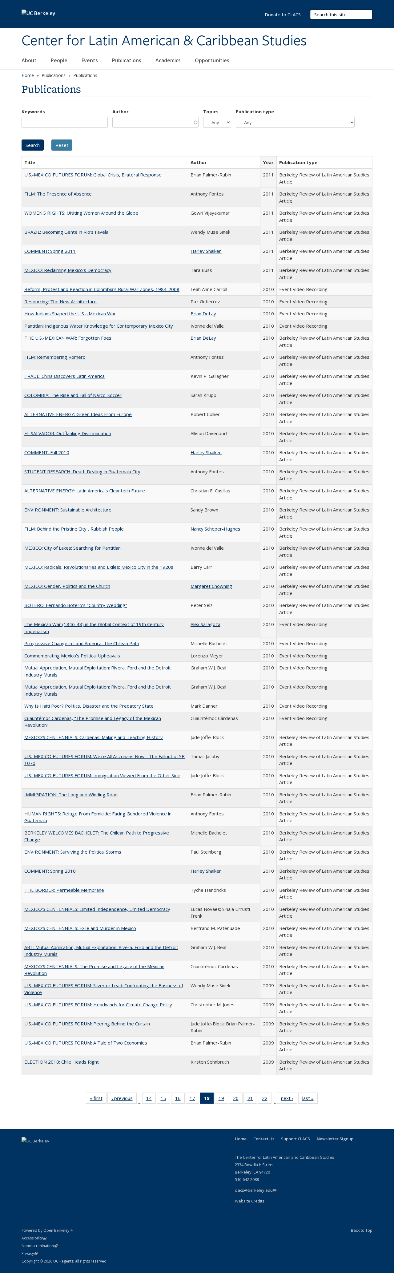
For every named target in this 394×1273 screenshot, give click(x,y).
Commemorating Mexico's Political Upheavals (72, 656)
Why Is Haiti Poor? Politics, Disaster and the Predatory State (89, 706)
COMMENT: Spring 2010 (50, 871)
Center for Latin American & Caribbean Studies (164, 41)
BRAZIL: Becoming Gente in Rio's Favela (66, 232)
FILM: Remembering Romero (55, 357)
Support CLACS (295, 1139)
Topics (211, 111)
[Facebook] (27, 1151)
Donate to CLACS (283, 14)
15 (165, 1099)
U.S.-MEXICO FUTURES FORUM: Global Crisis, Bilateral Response (93, 175)
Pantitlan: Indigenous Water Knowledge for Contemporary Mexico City (98, 326)
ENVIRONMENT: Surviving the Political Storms (72, 852)
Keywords (33, 111)
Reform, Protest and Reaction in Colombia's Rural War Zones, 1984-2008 (101, 289)
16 (180, 1099)
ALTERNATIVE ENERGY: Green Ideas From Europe (78, 414)
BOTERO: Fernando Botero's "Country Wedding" (75, 605)
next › (289, 1099)
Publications (127, 60)
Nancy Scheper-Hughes (215, 529)
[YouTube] (51, 1151)
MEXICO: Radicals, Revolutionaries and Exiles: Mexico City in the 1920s (98, 567)
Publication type (255, 111)
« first (98, 1099)
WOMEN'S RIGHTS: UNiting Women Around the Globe (81, 213)
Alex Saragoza (205, 624)
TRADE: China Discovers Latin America (64, 376)
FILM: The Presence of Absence (58, 194)
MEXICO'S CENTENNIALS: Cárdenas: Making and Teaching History (93, 737)
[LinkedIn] (39, 1151)
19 (223, 1099)
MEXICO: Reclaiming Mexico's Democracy (67, 270)
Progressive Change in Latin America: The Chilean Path (81, 643)
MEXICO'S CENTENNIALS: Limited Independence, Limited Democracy (97, 909)
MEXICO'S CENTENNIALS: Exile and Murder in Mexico (80, 928)
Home (28, 75)
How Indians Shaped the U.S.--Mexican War (70, 313)
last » (310, 1099)
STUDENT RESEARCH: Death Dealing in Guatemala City (82, 471)
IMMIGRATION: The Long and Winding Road (71, 794)
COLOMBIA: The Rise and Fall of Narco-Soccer (73, 395)
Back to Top (361, 1230)
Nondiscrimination (40, 1245)
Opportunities (213, 60)
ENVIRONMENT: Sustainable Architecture (67, 510)
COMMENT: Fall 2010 (46, 452)
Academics (168, 60)
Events (90, 60)
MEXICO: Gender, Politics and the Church (67, 586)
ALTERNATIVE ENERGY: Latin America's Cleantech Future (84, 490)
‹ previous (124, 1099)
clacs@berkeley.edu (255, 1190)
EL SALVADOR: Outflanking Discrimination (67, 433)
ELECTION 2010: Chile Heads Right (61, 1062)
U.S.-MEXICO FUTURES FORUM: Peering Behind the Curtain (87, 1023)
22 (266, 1099)
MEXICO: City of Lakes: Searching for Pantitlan (72, 548)
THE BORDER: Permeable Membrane (64, 890)
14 (151, 1099)
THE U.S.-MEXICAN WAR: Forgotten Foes (67, 338)
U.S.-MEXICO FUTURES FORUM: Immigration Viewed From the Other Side (102, 775)
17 (194, 1099)
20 (238, 1099)
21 (252, 1099)
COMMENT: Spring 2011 (50, 251)
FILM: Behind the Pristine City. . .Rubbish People (74, 529)
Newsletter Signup (335, 1139)
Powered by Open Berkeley (47, 1230)
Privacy (30, 1253)
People (60, 60)
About (30, 60)
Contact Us (263, 1139)
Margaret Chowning (211, 586)
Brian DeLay (203, 313)
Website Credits (249, 1201)
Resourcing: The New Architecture (60, 301)
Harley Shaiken (206, 251)
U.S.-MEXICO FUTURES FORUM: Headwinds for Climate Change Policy (98, 1004)
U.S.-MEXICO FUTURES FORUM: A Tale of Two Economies (85, 1043)
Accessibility (34, 1238)
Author (120, 111)
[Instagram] (63, 1151)
